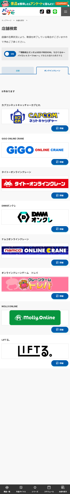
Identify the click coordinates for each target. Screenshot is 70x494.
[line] (55, 11)
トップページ (6, 20)
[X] (42, 11)
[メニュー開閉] (65, 11)
